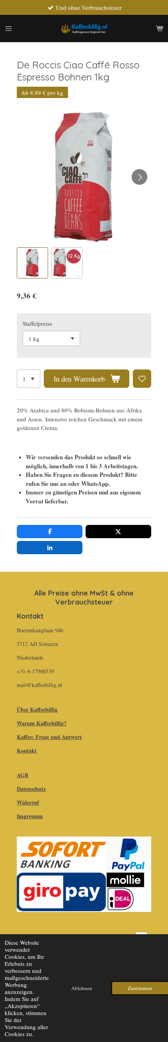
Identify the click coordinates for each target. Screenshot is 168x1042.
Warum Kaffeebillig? (41, 723)
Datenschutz (31, 789)
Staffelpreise (37, 323)
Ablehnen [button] (81, 988)
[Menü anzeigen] (8, 28)
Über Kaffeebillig (37, 709)
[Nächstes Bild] (139, 177)
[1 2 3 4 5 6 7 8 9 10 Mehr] (28, 378)
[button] (32, 262)
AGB (22, 775)
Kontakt (27, 750)
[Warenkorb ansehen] (159, 28)
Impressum (30, 816)
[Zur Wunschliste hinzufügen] (142, 378)
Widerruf (28, 802)
